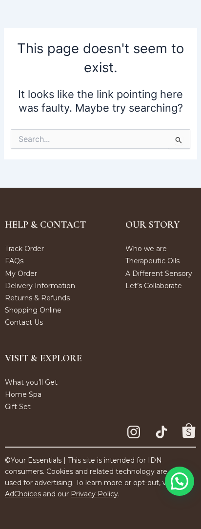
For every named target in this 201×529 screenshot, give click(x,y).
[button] (179, 481)
